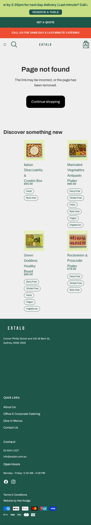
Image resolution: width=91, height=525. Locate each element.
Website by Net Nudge (16, 500)
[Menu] (5, 44)
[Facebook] (5, 481)
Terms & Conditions (15, 494)
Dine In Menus (12, 420)
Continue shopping (45, 101)
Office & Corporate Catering (21, 413)
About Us (9, 407)
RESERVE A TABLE (45, 12)
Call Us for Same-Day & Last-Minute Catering (45, 32)
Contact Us (10, 427)
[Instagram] (13, 481)
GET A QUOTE (45, 22)
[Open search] (14, 44)
